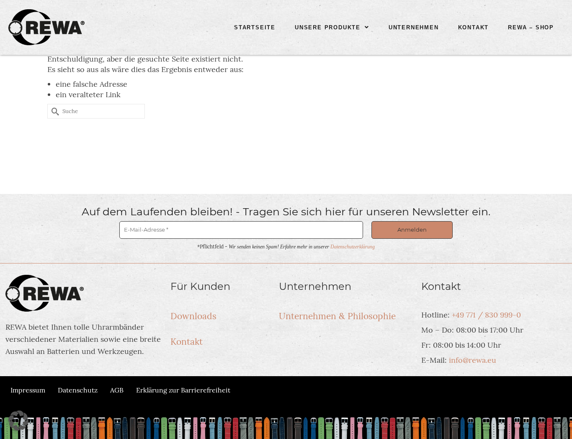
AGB (117, 390)
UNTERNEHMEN (414, 27)
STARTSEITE (255, 27)
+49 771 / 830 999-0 (486, 315)
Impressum (27, 390)
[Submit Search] (53, 111)
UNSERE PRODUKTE (328, 27)
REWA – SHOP (531, 27)
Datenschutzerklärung (352, 247)
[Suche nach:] (96, 111)
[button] (332, 27)
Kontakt (186, 341)
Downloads (193, 316)
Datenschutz (78, 390)
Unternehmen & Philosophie (337, 316)
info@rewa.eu (472, 360)
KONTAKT (473, 27)
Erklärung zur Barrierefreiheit (183, 390)
